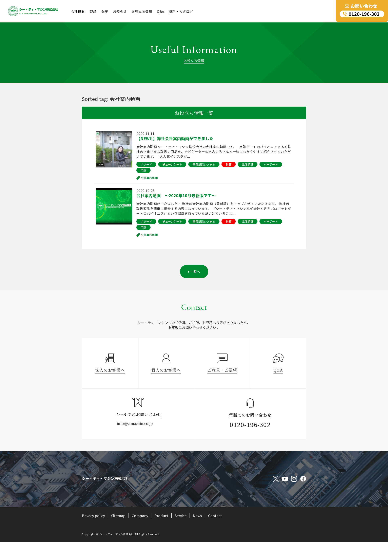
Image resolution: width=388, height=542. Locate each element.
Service (181, 515)
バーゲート (271, 164)
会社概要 (78, 11)
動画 (228, 164)
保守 (104, 11)
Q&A (160, 11)
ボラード (146, 164)
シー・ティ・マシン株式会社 (117, 534)
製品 (93, 11)
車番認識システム (204, 164)
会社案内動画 (149, 178)
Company (140, 515)
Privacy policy (93, 515)
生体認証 (247, 164)
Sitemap (118, 515)
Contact (215, 515)
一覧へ (195, 271)
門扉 (143, 170)
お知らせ (120, 11)
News (197, 515)
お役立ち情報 (142, 11)
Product (161, 515)
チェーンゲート (172, 164)
